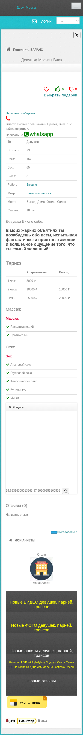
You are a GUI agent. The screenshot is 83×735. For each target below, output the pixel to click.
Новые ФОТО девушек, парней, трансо (41, 627)
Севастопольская (39, 193)
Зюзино (32, 184)
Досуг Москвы (27, 7)
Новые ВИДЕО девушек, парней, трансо (41, 604)
